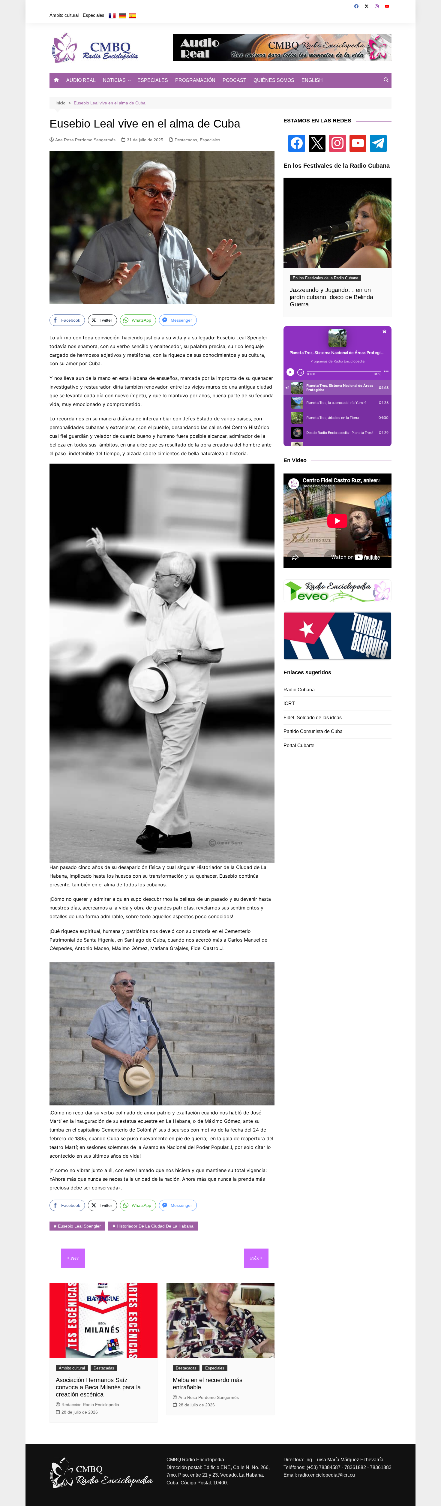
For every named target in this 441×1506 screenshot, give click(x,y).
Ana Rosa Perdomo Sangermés (85, 139)
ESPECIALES (152, 80)
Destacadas (186, 139)
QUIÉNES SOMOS (274, 80)
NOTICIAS (114, 80)
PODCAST (234, 80)
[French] (112, 15)
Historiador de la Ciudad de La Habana (155, 1226)
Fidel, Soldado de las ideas (313, 717)
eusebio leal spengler (79, 1226)
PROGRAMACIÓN (195, 80)
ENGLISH (312, 80)
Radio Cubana (299, 689)
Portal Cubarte (299, 745)
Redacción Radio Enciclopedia (90, 1404)
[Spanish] (132, 15)
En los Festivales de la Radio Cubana (325, 278)
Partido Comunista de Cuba (313, 731)
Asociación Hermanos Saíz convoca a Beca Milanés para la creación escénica (98, 1387)
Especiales (93, 15)
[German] (122, 15)
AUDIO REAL (81, 80)
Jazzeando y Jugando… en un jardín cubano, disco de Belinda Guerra (331, 297)
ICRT (289, 703)
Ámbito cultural (64, 15)
